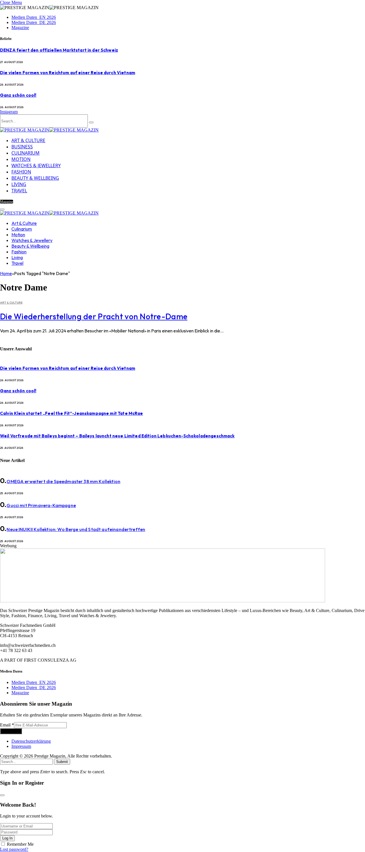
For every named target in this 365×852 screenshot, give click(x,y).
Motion (21, 159)
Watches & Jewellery (36, 165)
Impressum (21, 746)
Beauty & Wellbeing (35, 178)
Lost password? (14, 849)
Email (7, 724)
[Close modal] (2, 795)
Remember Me (20, 844)
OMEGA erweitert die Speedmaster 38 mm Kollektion (63, 481)
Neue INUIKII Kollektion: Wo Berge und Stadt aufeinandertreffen (76, 529)
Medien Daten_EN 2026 (33, 17)
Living (18, 184)
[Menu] (2, 209)
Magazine (20, 27)
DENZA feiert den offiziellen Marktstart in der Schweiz (59, 50)
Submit (62, 762)
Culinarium (25, 153)
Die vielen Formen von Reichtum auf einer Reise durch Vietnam (67, 72)
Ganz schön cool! (18, 95)
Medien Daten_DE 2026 (33, 22)
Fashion (21, 172)
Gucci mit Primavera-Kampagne (41, 505)
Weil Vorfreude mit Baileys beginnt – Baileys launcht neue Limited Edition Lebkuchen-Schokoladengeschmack (117, 436)
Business (22, 147)
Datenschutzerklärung (31, 741)
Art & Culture (28, 140)
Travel (19, 190)
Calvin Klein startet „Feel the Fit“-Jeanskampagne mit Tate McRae (71, 413)
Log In (7, 838)
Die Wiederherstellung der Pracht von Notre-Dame (93, 316)
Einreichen (11, 731)
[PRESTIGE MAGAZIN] (49, 130)
